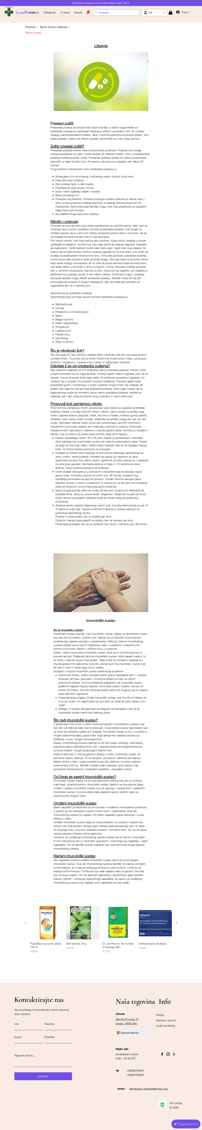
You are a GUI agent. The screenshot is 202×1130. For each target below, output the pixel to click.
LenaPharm (25, 12)
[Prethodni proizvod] (25, 923)
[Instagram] (168, 1054)
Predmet (49, 1037)
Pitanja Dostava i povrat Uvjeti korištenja (165, 1020)
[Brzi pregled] (46, 922)
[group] (101, 929)
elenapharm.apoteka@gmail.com (148, 1088)
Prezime (49, 1024)
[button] (170, 12)
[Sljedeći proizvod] (176, 923)
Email (17, 1037)
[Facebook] (162, 1054)
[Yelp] (174, 1054)
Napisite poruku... (25, 1055)
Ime (16, 1024)
